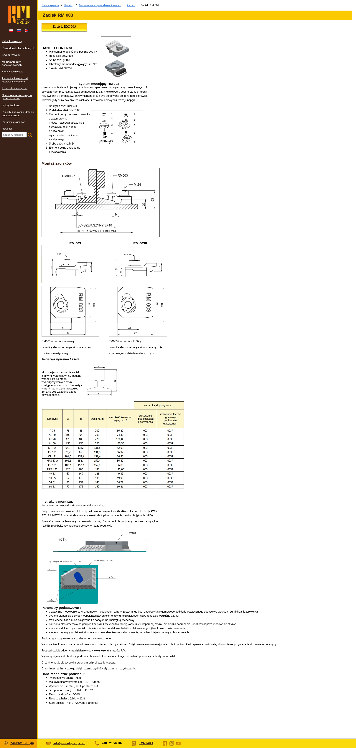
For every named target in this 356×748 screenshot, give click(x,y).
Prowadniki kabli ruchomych (18, 48)
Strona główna (50, 5)
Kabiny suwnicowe (12, 71)
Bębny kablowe (11, 105)
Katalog (68, 5)
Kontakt (146, 743)
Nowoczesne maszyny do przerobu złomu (17, 97)
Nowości (7, 128)
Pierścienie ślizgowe (13, 121)
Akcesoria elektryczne (14, 88)
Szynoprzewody (11, 54)
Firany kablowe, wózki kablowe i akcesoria (15, 80)
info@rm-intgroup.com (69, 743)
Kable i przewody (12, 41)
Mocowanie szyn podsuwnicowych (12, 63)
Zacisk (131, 5)
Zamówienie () (22, 743)
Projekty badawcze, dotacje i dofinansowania (18, 113)
